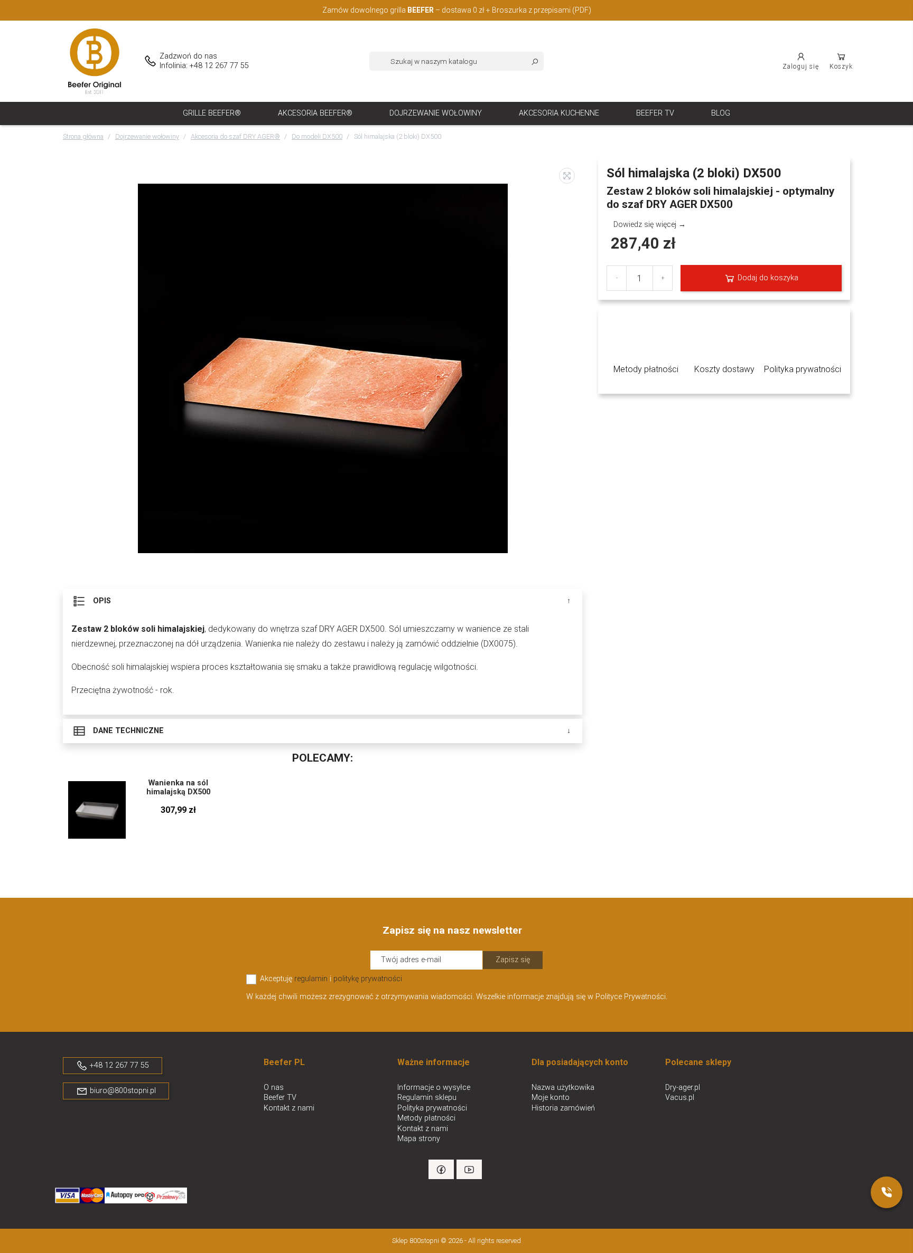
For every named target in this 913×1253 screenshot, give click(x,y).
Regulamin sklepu (426, 1097)
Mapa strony (418, 1138)
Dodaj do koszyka (766, 277)
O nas (274, 1087)
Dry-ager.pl (682, 1087)
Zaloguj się (800, 66)
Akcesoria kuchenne (559, 113)
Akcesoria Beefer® (315, 113)
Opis (101, 600)
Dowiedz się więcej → (649, 224)
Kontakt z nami (289, 1108)
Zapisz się (513, 959)
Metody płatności (426, 1118)
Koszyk (841, 66)
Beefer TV (655, 113)
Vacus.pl (679, 1097)
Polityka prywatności (432, 1108)
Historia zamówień (563, 1108)
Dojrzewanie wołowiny (435, 113)
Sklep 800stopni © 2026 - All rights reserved (456, 1241)
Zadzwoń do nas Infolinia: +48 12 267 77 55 (204, 61)
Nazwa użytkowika (563, 1087)
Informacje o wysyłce (433, 1087)
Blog (720, 113)
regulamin (311, 978)
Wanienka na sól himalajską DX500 (178, 787)
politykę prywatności (367, 978)
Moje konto (551, 1097)
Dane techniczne (127, 730)
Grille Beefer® (212, 113)
